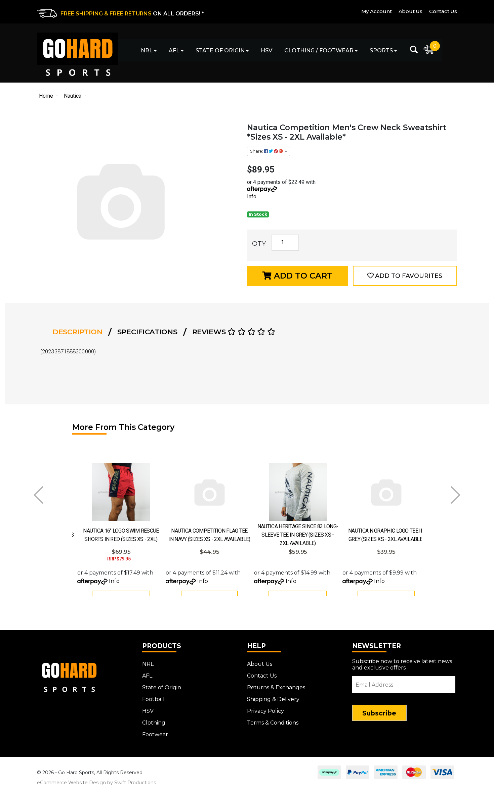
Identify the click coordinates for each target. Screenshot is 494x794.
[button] (405, 276)
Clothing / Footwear (319, 50)
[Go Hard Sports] (77, 54)
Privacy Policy (265, 711)
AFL (174, 50)
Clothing (153, 722)
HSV (266, 50)
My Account (376, 11)
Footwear (155, 734)
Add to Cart (302, 276)
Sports (381, 50)
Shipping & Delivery (273, 699)
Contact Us (443, 11)
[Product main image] (138, 201)
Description (77, 332)
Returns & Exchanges (276, 687)
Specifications (147, 332)
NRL (147, 50)
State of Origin (220, 50)
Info (251, 196)
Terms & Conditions (272, 722)
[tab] (79, 332)
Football (153, 699)
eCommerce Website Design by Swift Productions (96, 783)
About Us (410, 11)
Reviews (210, 332)
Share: (257, 151)
